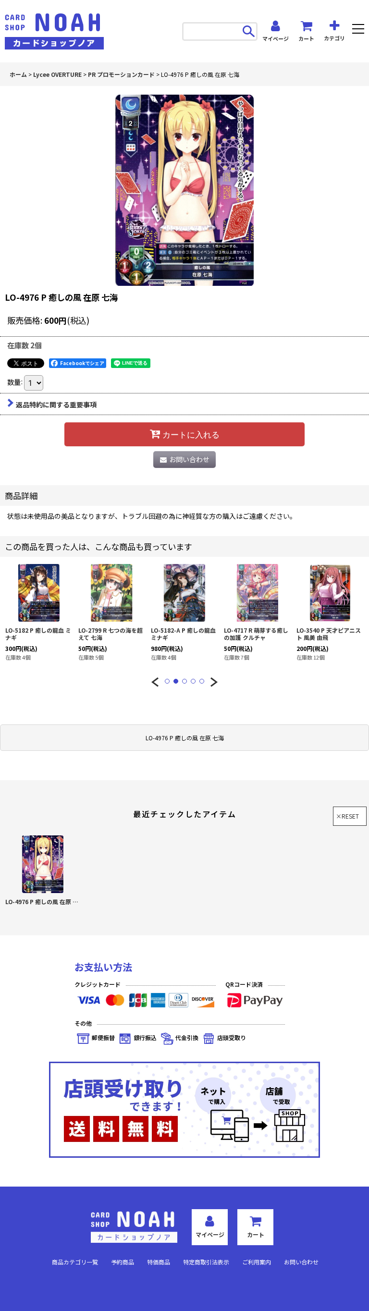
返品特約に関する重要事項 (56, 404)
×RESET (347, 816)
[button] (358, 30)
